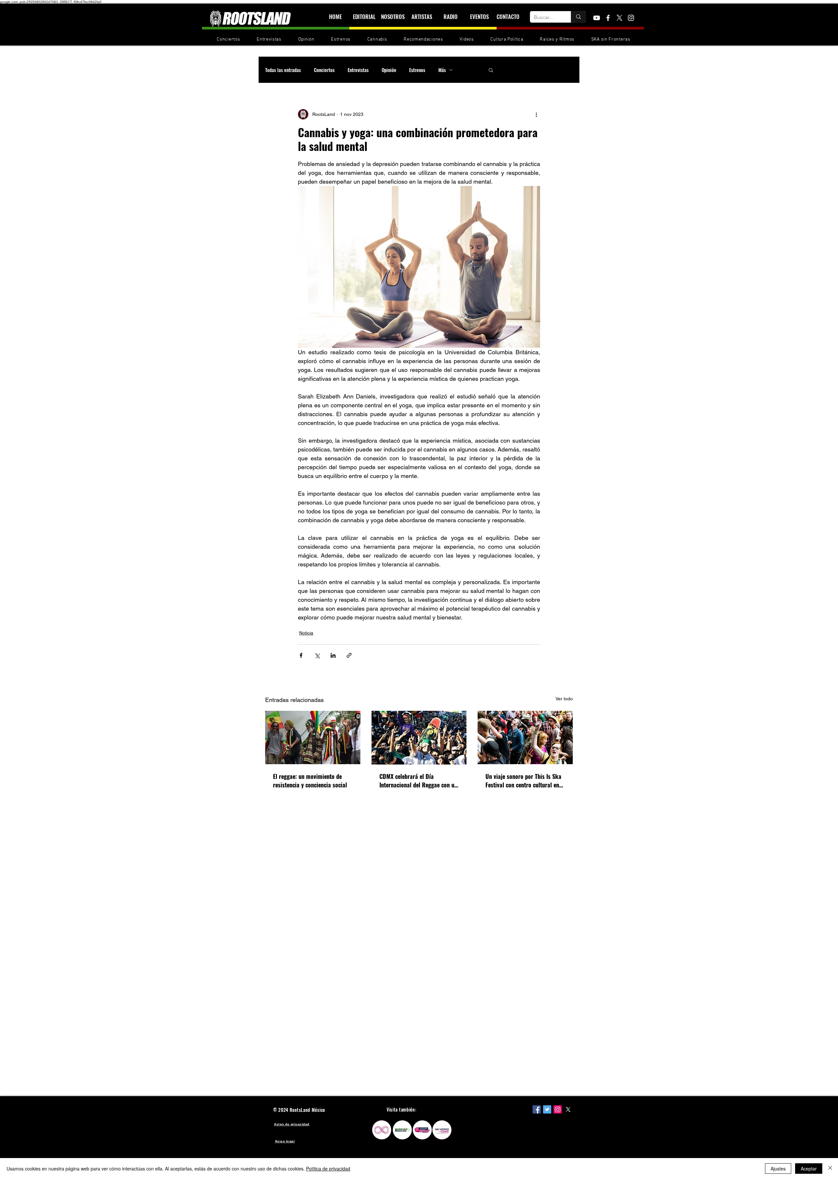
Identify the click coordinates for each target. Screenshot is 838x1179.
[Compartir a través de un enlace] (349, 655)
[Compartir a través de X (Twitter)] (317, 655)
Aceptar (809, 1168)
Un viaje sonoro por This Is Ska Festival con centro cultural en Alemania (523, 780)
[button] (491, 69)
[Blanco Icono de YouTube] (596, 18)
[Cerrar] (830, 1168)
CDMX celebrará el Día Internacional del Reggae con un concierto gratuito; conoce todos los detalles (418, 780)
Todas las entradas (283, 70)
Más (442, 70)
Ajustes (778, 1168)
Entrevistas (358, 70)
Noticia (306, 633)
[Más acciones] (536, 114)
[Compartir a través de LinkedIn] (333, 655)
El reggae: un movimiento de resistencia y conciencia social (310, 780)
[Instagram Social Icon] (558, 1109)
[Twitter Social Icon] (547, 1109)
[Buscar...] (578, 17)
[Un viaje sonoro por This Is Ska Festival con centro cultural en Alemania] (525, 737)
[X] (619, 18)
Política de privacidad (328, 1168)
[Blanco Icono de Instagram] (631, 18)
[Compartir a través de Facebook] (301, 655)
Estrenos (417, 70)
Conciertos (324, 70)
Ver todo (564, 698)
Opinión (389, 70)
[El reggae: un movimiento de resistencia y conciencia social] (312, 737)
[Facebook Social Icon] (537, 1109)
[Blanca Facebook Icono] (608, 18)
